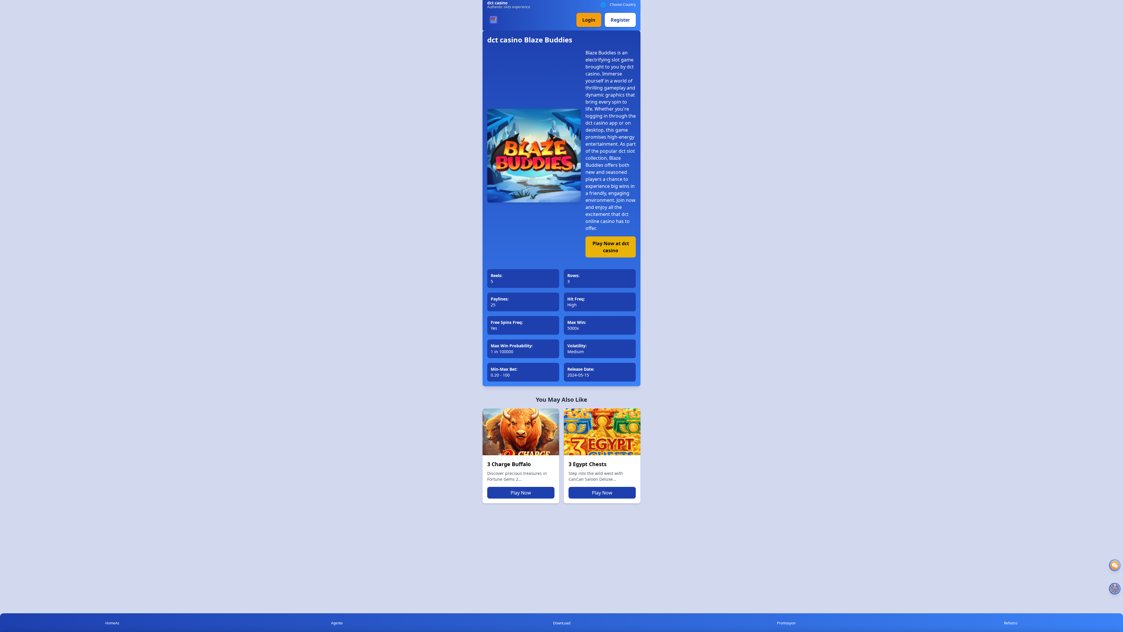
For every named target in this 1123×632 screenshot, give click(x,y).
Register (620, 20)
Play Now (521, 493)
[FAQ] (1115, 565)
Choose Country (623, 4)
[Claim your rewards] (1115, 589)
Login (588, 20)
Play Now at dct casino (610, 247)
